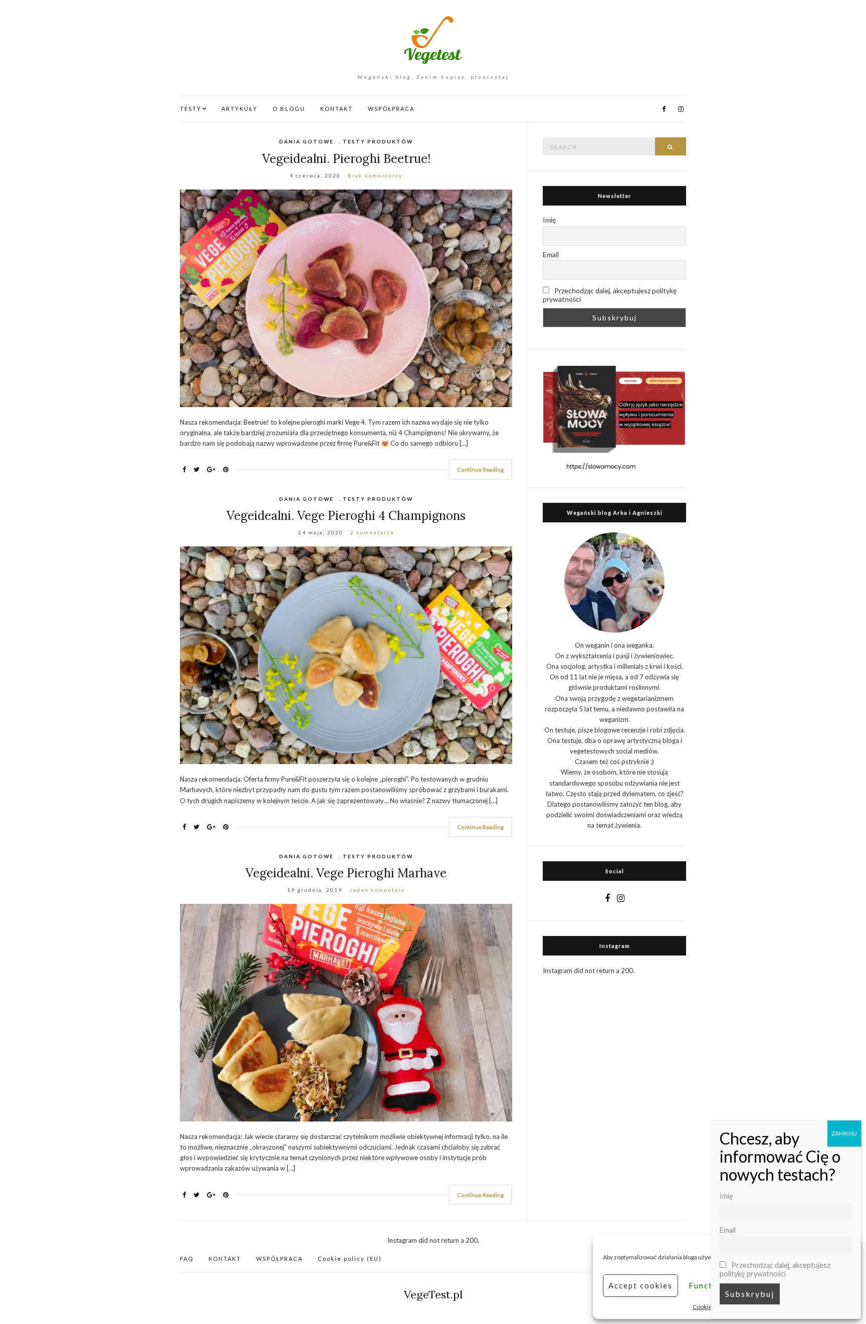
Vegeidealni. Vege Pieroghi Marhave (346, 873)
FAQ (186, 1258)
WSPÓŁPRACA (391, 108)
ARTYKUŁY (240, 108)
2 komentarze (372, 532)
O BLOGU (289, 108)
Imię (549, 220)
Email (551, 254)
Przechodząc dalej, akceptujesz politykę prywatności (610, 294)
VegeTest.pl (433, 1294)
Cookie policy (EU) (350, 1258)
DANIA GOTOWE (306, 141)
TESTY (190, 108)
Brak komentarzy (375, 175)
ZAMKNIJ (844, 1133)
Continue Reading (480, 469)
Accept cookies (640, 1285)
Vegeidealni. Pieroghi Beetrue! (346, 158)
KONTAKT (336, 108)
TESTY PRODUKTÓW (378, 141)
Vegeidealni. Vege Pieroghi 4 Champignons (346, 515)
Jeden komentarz (377, 890)
